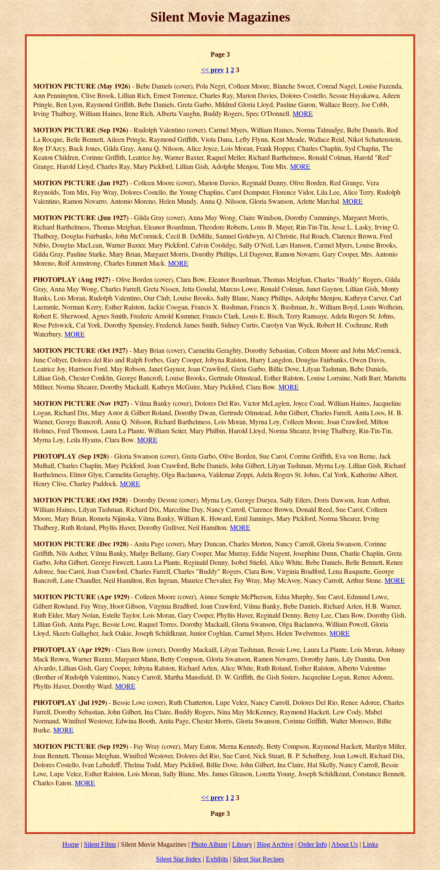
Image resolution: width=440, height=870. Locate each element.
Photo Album (209, 844)
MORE (303, 113)
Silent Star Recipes (258, 859)
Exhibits (217, 859)
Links (370, 844)
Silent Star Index (178, 859)
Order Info (312, 844)
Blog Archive (275, 844)
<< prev (212, 70)
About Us (344, 844)
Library (242, 844)
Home (70, 844)
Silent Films (100, 844)
